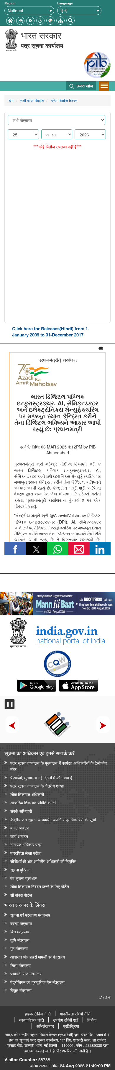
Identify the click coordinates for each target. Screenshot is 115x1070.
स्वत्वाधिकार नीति (31, 1019)
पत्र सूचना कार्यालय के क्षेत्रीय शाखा (37, 786)
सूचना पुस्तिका (20, 869)
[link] (57, 602)
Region (10, 3)
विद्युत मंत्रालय (21, 990)
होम (11, 100)
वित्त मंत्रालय (19, 931)
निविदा (91, 1019)
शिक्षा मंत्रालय (20, 965)
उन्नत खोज (84, 86)
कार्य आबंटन (19, 836)
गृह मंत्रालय (19, 948)
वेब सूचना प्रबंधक (23, 878)
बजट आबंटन (19, 827)
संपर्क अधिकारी (21, 811)
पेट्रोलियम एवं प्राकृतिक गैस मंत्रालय (37, 982)
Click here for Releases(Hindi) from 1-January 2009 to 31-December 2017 (50, 331)
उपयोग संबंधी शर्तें (65, 1019)
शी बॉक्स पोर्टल (21, 895)
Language (65, 3)
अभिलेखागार (45, 1026)
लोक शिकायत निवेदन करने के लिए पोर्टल (39, 886)
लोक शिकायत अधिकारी (27, 794)
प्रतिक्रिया (71, 1026)
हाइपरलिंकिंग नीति (38, 1013)
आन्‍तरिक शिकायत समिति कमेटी (33, 802)
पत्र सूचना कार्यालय (42, 45)
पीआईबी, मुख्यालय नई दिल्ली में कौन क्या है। (42, 777)
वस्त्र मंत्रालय (21, 923)
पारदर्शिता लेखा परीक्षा (25, 853)
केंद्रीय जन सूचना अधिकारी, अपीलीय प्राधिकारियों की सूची (53, 819)
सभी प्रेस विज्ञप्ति (32, 100)
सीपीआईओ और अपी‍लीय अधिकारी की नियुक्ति (43, 861)
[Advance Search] (70, 20)
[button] (40, 20)
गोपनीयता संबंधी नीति (75, 1013)
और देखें (105, 997)
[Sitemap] (60, 20)
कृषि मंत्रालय (19, 940)
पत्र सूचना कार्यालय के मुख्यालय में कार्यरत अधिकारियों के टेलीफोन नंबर (58, 766)
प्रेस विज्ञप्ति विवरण (64, 100)
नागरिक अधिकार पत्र (26, 844)
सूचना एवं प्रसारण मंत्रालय (30, 915)
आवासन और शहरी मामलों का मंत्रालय (37, 957)
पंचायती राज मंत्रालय (26, 973)
